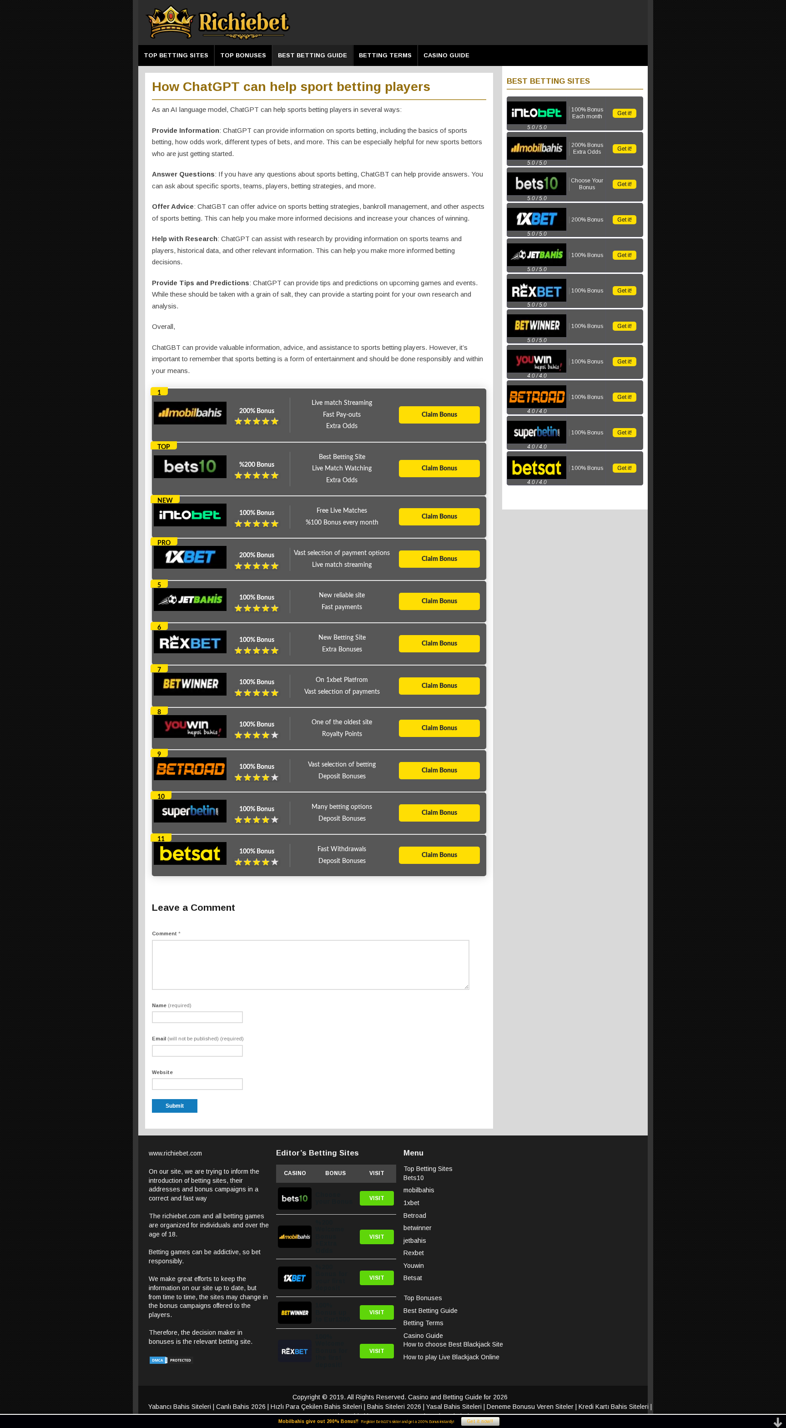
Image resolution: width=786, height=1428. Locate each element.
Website (162, 1072)
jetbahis (414, 1240)
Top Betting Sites (176, 55)
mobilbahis (418, 1190)
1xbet (411, 1202)
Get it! (624, 113)
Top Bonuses (243, 55)
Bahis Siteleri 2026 (394, 1406)
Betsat (412, 1278)
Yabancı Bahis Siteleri (179, 1406)
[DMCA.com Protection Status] (171, 1362)
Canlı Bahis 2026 (241, 1406)
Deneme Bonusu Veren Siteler (530, 1406)
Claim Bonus (439, 415)
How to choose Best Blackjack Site (453, 1344)
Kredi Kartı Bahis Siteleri (614, 1406)
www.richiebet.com (175, 1153)
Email (198, 1038)
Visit (376, 1198)
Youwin (413, 1265)
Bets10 (413, 1177)
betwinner (417, 1227)
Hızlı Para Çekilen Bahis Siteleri (316, 1406)
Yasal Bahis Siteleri (454, 1406)
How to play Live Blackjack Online (451, 1357)
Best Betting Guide (312, 55)
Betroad (414, 1215)
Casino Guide (446, 55)
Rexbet (413, 1252)
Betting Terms (385, 55)
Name (171, 1005)
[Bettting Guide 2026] (217, 37)
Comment (166, 933)
